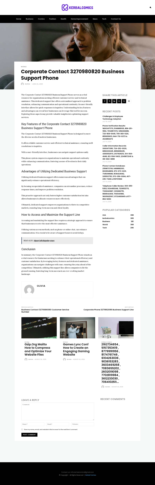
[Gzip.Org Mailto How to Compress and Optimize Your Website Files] (39, 327)
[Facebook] (104, 101)
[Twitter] (109, 101)
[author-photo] (26, 359)
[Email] (119, 101)
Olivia (27, 84)
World (24, 66)
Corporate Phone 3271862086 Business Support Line (109, 309)
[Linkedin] (114, 101)
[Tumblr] (124, 101)
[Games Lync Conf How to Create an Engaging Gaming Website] (77, 327)
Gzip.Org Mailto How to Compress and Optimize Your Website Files (38, 349)
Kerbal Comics (90, 475)
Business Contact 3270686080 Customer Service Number (45, 310)
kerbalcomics (106, 342)
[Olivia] (23, 84)
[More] (129, 101)
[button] (150, 7)
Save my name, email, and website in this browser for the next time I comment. (51, 429)
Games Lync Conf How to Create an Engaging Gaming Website (76, 349)
